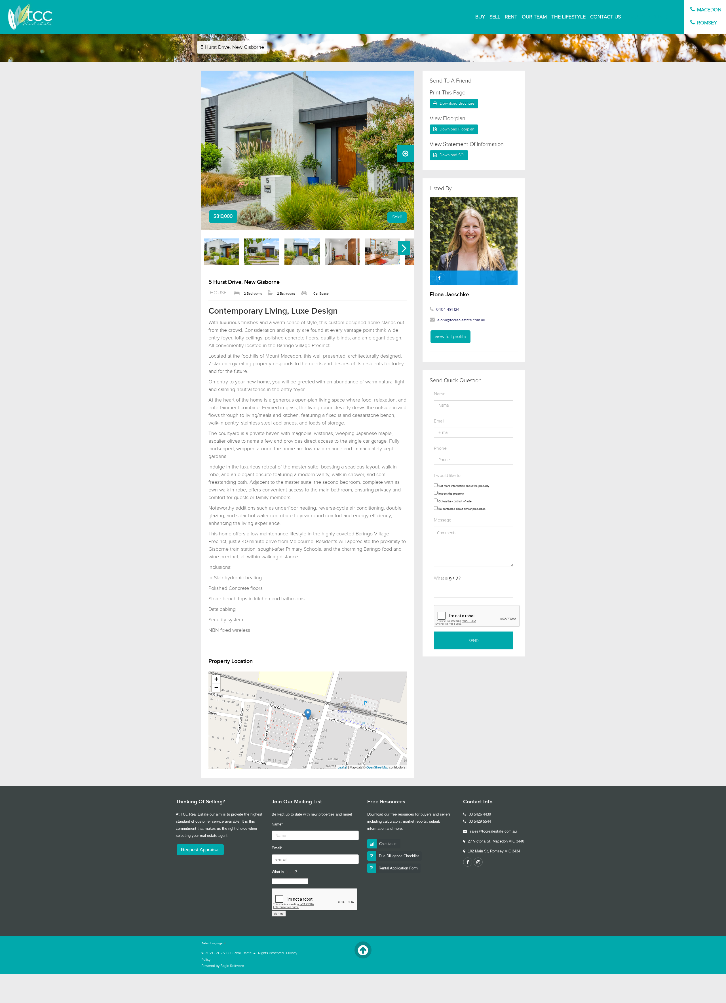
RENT (511, 17)
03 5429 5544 (480, 821)
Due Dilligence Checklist (399, 856)
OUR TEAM (534, 17)
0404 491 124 (447, 309)
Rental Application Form (398, 868)
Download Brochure (457, 103)
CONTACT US (605, 17)
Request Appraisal (200, 849)
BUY (480, 17)
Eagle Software (232, 966)
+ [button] (216, 679)
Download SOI (452, 155)
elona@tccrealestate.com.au (461, 320)
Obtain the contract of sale (455, 501)
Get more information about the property (463, 486)
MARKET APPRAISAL (651, 17)
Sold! (397, 217)
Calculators (388, 844)
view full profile (450, 336)
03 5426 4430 (480, 814)
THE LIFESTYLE (568, 17)
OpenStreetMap (377, 767)
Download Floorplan (457, 129)
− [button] (216, 687)
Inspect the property (451, 493)
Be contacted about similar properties (462, 509)
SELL (494, 17)
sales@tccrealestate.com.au (493, 831)
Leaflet (342, 767)
